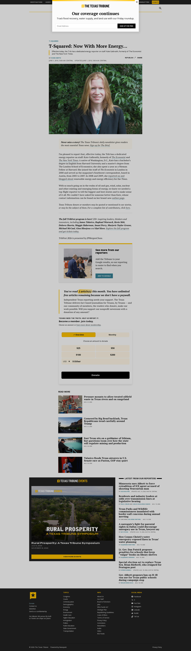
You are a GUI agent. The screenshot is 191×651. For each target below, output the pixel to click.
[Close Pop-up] (137, 2)
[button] (95, 325)
